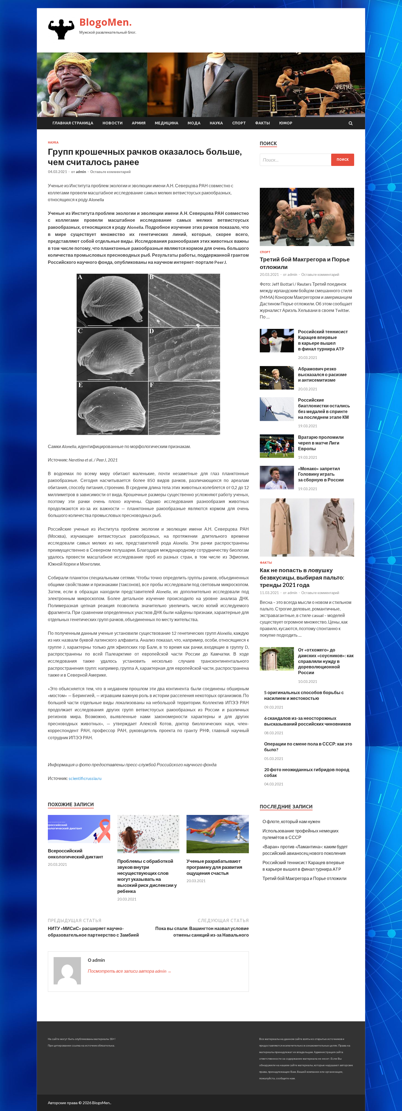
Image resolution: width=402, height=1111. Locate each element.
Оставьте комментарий (110, 171)
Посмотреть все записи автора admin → (129, 970)
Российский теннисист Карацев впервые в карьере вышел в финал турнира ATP (323, 340)
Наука (216, 123)
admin (81, 171)
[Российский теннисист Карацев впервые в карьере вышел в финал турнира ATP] (277, 350)
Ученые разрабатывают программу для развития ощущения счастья (214, 867)
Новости (113, 123)
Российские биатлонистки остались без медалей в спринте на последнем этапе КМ (324, 408)
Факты (262, 123)
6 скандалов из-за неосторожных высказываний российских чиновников (307, 720)
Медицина (166, 123)
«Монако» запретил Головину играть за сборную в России (321, 474)
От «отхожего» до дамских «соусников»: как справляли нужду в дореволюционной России (326, 661)
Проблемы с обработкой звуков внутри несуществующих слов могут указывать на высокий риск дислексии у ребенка (147, 876)
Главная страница (73, 123)
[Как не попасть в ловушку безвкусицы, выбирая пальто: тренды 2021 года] (307, 557)
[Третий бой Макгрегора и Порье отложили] (307, 247)
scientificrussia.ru (85, 778)
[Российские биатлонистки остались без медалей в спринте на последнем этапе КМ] (277, 419)
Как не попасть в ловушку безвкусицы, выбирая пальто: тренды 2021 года (302, 577)
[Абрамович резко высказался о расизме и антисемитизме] (277, 387)
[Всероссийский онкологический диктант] (79, 844)
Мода (194, 123)
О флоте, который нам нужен (291, 821)
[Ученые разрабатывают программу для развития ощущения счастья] (218, 854)
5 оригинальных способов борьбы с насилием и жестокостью (304, 695)
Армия (138, 123)
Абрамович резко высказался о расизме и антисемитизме (322, 374)
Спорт (239, 123)
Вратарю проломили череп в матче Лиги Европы (321, 442)
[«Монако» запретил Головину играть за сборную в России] (277, 487)
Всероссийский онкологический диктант (75, 853)
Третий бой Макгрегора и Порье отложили (304, 878)
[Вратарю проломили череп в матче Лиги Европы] (277, 456)
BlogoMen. (105, 22)
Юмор (285, 123)
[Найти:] (307, 160)
